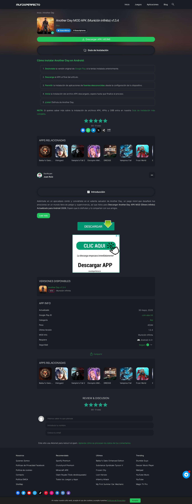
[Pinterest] (46, 493)
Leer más (43, 215)
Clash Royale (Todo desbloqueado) (71, 475)
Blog (166, 4)
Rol (151, 320)
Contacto (20, 475)
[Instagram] (52, 493)
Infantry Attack (102, 479)
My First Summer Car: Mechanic (110, 484)
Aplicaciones (152, 4)
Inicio (127, 4)
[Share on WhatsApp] (88, 130)
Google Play (80, 68)
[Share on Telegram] (93, 130)
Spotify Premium (63, 461)
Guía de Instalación (95, 50)
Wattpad (139, 470)
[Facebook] (18, 493)
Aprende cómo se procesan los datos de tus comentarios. (104, 443)
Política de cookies (24, 470)
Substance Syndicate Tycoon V (109, 465)
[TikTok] (40, 493)
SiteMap (19, 484)
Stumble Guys (142, 461)
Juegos (138, 4)
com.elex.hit (147, 315)
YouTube (140, 479)
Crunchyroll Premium (65, 465)
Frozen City (101, 470)
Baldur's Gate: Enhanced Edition (110, 461)
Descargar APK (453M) (96, 39)
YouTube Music (142, 475)
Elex (58, 25)
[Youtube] (29, 493)
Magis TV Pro (142, 484)
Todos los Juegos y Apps (67, 479)
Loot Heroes (101, 475)
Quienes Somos (23, 461)
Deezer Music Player (145, 465)
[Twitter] (23, 493)
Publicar (146, 438)
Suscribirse (64, 30)
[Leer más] (96, 215)
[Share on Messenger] (83, 130)
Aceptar (135, 500)
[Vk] (63, 493)
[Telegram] (35, 493)
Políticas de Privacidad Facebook (30, 465)
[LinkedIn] (57, 493)
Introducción (96, 192)
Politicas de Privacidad (116, 500)
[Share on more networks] (103, 130)
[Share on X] (98, 130)
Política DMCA (22, 479)
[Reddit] (68, 493)
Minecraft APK (62, 470)
